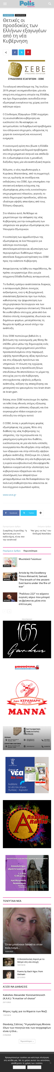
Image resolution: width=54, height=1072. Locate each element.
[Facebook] (15, 52)
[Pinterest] (28, 52)
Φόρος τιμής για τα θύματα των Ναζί (25, 1011)
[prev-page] (4, 611)
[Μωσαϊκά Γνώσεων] (10, 562)
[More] (41, 513)
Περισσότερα (30, 550)
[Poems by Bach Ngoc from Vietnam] (8, 974)
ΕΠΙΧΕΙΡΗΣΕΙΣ (20, 15)
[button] (5, 4)
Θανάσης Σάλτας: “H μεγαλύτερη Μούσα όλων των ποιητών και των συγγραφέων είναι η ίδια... (27, 1028)
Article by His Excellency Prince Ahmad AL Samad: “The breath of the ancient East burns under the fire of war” (35, 579)
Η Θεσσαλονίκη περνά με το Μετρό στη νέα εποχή (30, 960)
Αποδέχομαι (19, 1067)
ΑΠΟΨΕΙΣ (7, 566)
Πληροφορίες (34, 1067)
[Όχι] (50, 1063)
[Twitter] (21, 52)
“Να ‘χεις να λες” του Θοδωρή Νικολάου (40, 532)
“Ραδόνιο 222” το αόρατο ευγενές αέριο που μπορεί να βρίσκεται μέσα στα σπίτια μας (34, 599)
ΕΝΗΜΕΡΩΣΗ (8, 15)
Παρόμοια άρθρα (12, 550)
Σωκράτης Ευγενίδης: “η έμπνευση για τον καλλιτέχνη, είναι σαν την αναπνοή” (15, 535)
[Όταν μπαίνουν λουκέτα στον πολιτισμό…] (27, 931)
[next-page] (9, 611)
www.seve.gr (9, 494)
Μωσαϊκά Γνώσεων (30, 559)
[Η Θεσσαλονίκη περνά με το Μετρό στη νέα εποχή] (8, 962)
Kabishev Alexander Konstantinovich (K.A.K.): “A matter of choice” (24, 996)
